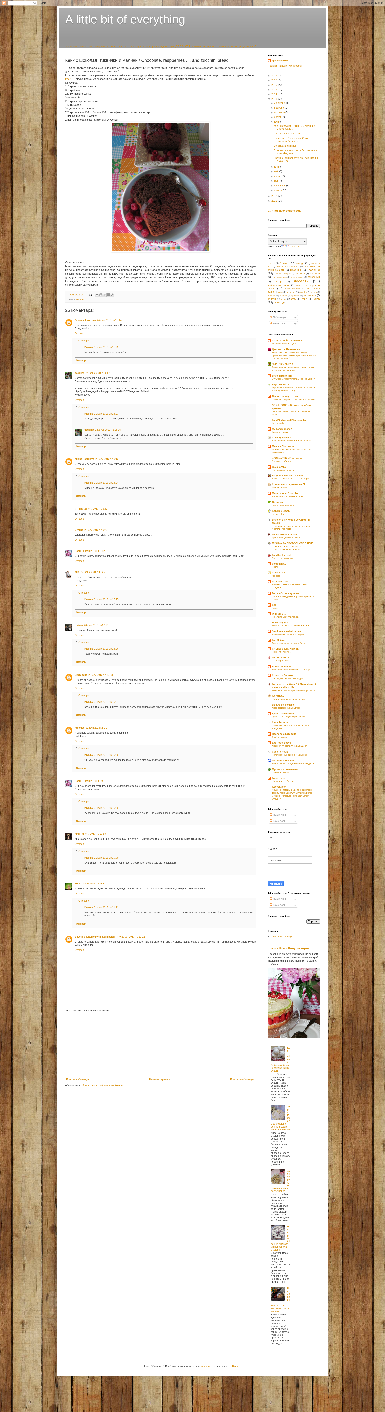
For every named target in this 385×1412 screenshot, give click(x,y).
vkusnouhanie (280, 581)
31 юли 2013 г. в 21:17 (93, 883)
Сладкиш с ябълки (281, 461)
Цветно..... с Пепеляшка (286, 349)
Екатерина (81, 675)
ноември (279, 107)
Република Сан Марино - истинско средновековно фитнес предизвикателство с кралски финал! (294, 355)
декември (280, 103)
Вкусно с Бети (280, 384)
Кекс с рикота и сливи (283, 505)
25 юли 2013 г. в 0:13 (107, 459)
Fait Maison (278, 640)
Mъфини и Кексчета (284, 760)
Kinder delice (278, 514)
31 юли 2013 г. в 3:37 (97, 727)
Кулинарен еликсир (283, 713)
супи (227, 46)
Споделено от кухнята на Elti (289, 484)
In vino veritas (279, 423)
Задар (275, 608)
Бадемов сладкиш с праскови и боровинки (293, 399)
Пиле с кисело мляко (282, 558)
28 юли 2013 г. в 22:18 (96, 625)
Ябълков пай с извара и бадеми (288, 634)
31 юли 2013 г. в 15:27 (106, 702)
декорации (168, 46)
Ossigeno (277, 502)
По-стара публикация (242, 1079)
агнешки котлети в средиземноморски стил (294, 690)
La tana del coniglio (283, 704)
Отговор (79, 333)
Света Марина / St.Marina (288, 133)
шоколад (279, 302)
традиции (243, 46)
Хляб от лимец (279, 737)
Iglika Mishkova (280, 60)
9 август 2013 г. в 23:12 (132, 936)
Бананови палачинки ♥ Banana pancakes (292, 440)
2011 (274, 200)
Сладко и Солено (282, 675)
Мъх (77, 883)
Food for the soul (281, 555)
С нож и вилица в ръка (285, 396)
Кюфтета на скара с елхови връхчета (291, 625)
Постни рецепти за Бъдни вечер (288, 699)
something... (279, 563)
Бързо (271, 263)
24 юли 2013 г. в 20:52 (98, 373)
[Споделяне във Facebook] (108, 295)
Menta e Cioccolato (283, 446)
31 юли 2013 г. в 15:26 (106, 648)
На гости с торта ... (281, 652)
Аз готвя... (278, 696)
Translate (294, 246)
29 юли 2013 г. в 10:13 (100, 675)
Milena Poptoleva (84, 459)
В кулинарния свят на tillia (287, 475)
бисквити (315, 273)
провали (295, 295)
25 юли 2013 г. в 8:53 (95, 508)
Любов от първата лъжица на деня (289, 746)
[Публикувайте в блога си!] (101, 295)
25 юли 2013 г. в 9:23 (95, 530)
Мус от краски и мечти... (286, 769)
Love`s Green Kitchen (284, 534)
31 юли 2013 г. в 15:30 (106, 808)
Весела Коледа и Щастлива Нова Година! (293, 763)
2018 (274, 80)
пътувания (310, 295)
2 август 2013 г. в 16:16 (108, 429)
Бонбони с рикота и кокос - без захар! (291, 669)
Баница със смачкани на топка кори (290, 478)
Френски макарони (283, 274)
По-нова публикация (77, 1079)
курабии (303, 292)
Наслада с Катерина (284, 734)
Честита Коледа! (280, 487)
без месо (300, 273)
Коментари (279, 323)
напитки (195, 47)
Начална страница (160, 1079)
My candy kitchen (282, 429)
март (277, 180)
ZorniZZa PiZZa (280, 657)
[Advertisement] (160, 1045)
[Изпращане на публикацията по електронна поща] (90, 294)
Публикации (279, 317)
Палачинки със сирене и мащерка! (289, 755)
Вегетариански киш (285, 145)
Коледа (299, 263)
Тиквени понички (280, 432)
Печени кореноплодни (283, 470)
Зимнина (69, 47)
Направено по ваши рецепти (127, 46)
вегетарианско (279, 277)
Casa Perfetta (280, 722)
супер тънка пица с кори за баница (289, 716)
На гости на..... (81, 47)
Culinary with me (281, 437)
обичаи (283, 295)
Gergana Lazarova (85, 320)
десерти (182, 46)
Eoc (274, 605)
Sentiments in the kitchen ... (287, 631)
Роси (68, 78)
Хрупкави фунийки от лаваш (286, 537)
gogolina (79, 373)
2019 (274, 75)
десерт (279, 281)
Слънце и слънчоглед (285, 648)
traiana (79, 625)
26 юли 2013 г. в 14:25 (93, 572)
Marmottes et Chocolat (285, 493)
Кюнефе (276, 576)
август (278, 117)
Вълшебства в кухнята (285, 593)
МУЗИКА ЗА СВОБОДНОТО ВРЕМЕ (292, 543)
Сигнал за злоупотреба (284, 210)
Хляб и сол (278, 572)
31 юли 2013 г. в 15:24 (106, 482)
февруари (280, 185)
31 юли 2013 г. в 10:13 (94, 781)
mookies (80, 727)
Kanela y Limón (281, 511)
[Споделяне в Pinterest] (112, 295)
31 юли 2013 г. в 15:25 (106, 599)
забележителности (279, 285)
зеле (298, 285)
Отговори (83, 340)
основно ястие (207, 46)
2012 (274, 196)
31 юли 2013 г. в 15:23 (106, 413)
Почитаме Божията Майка (285, 617)
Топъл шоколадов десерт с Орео (288, 643)
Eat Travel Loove (281, 742)
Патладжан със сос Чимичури (287, 678)
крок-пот (291, 292)
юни (276, 166)
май (276, 171)
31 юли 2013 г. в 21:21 (106, 907)
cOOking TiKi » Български (287, 458)
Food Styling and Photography (289, 420)
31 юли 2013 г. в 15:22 (106, 347)
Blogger (236, 1366)
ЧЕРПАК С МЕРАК (282, 364)
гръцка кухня (297, 277)
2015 (274, 89)
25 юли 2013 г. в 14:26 (94, 551)
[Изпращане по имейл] (97, 295)
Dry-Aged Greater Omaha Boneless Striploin (293, 379)
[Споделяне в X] (105, 295)
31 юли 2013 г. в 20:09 (106, 857)
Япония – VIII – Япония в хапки (287, 496)
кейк (280, 292)
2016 (274, 85)
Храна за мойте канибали (287, 340)
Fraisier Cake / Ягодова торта (288, 948)
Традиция (313, 269)
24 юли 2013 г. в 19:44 (109, 320)
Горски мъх (279, 778)
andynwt (206, 1366)
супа (283, 299)
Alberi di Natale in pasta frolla (286, 708)
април (278, 176)
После (275, 567)
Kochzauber (279, 786)
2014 (274, 94)
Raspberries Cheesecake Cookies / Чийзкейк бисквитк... (293, 139)
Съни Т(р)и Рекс (280, 660)
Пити (147, 46)
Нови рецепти (280, 622)
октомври (279, 112)
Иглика (88, 347)
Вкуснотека (279, 467)
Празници (156, 46)
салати (221, 46)
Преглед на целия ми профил (285, 65)
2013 (274, 99)
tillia (77, 572)
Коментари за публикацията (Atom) (102, 1085)
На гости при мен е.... (99, 47)
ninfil (77, 833)
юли (276, 121)
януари (278, 190)
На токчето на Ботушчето (285, 781)
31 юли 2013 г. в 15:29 (106, 755)
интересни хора (292, 288)
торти (234, 46)
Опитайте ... (279, 613)
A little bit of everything (125, 19)
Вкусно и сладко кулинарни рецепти (96, 936)
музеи (314, 292)
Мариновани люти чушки (284, 343)
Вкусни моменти (282, 375)
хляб (253, 46)
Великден (284, 263)
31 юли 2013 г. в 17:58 (93, 833)
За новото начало (281, 772)
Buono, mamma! (281, 666)
